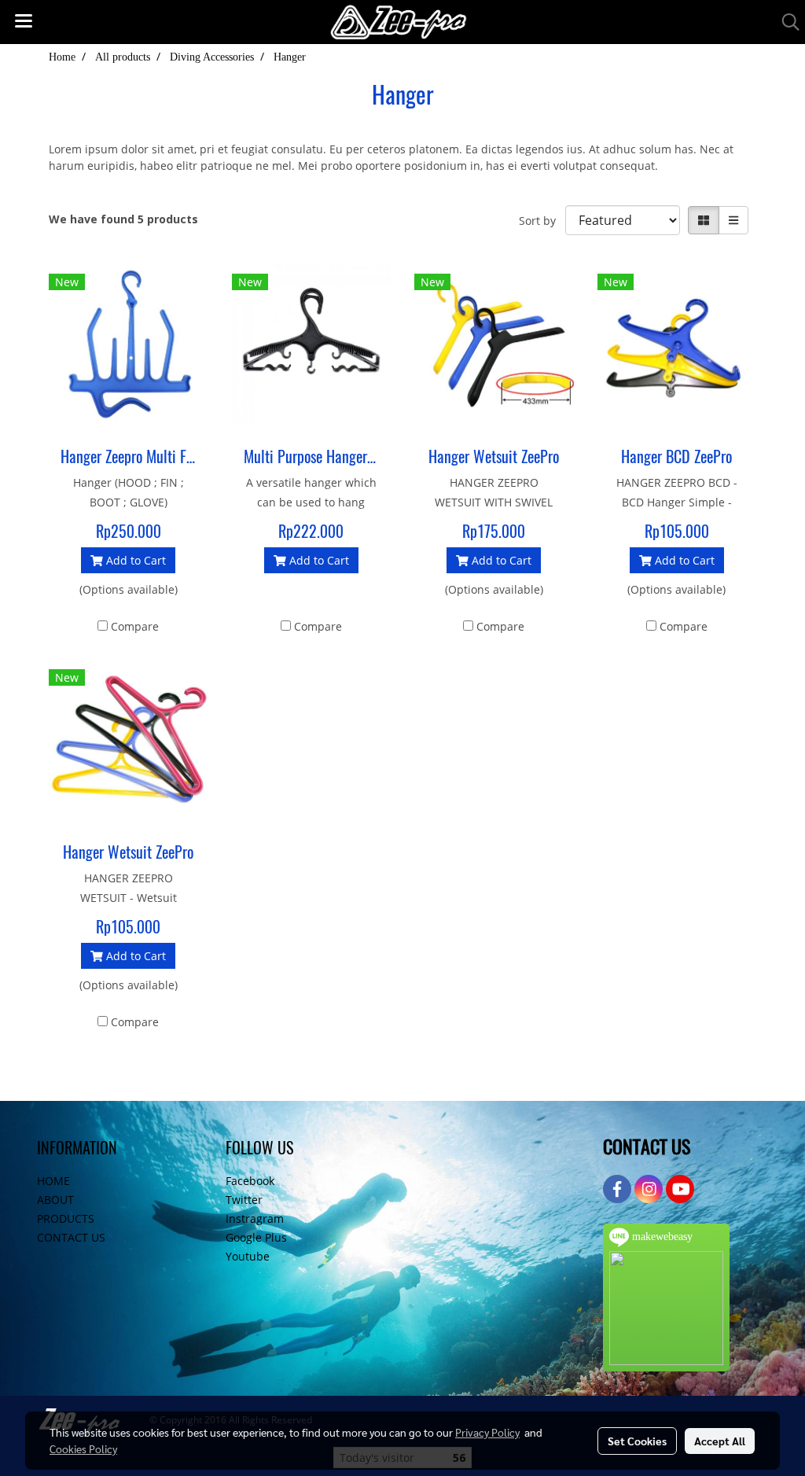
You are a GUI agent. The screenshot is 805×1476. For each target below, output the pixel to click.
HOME (53, 1180)
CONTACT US (71, 1237)
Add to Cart (134, 560)
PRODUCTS (65, 1218)
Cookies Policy (83, 1448)
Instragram (255, 1218)
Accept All (719, 1441)
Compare (135, 626)
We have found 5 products (123, 219)
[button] (785, 22)
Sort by (542, 220)
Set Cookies (637, 1441)
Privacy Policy (487, 1432)
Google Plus (256, 1237)
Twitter (244, 1199)
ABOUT (55, 1199)
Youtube (248, 1256)
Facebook (250, 1180)
